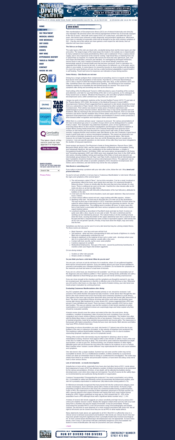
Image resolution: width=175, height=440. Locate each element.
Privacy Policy (45, 175)
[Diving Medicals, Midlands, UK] (51, 41)
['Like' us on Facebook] (52, 82)
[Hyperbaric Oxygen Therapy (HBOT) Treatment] (51, 65)
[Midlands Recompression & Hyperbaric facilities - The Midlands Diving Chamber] (57, 18)
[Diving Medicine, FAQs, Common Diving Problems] (51, 38)
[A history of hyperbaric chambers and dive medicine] (51, 58)
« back (68, 426)
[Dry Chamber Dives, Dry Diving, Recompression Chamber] (51, 44)
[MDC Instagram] (43, 82)
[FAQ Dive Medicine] (51, 98)
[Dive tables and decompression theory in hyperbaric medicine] (51, 61)
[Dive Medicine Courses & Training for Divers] (51, 48)
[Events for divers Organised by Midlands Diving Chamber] (51, 51)
